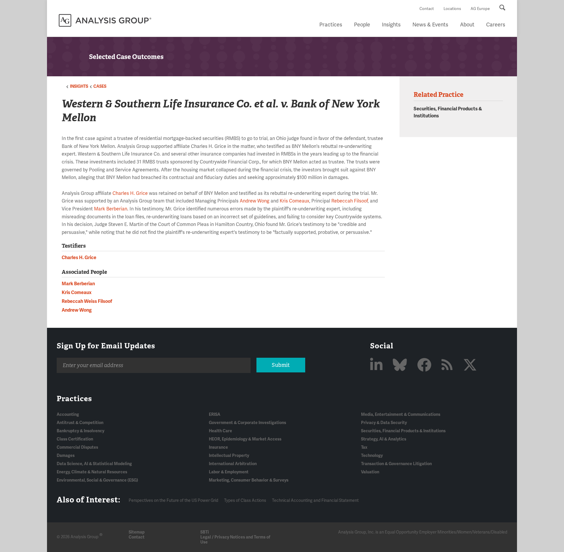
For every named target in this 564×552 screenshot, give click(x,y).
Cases (99, 86)
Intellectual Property (229, 455)
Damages (66, 455)
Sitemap (137, 532)
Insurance (218, 447)
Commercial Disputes (77, 447)
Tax (364, 447)
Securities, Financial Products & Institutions (403, 430)
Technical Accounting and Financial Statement (315, 500)
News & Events (430, 24)
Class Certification (75, 439)
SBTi (204, 532)
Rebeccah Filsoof (349, 201)
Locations (452, 8)
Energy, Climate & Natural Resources (92, 472)
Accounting (68, 414)
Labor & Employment (229, 472)
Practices (330, 24)
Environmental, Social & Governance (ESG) (97, 480)
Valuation (370, 472)
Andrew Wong (254, 201)
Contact (426, 8)
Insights (391, 24)
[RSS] (449, 365)
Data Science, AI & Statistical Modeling (94, 463)
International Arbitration (233, 463)
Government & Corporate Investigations (247, 422)
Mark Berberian (110, 209)
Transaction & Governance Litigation (396, 463)
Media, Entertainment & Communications (400, 414)
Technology (372, 455)
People (362, 24)
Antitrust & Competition (80, 422)
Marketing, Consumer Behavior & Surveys (248, 480)
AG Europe (480, 8)
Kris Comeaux (294, 201)
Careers (495, 24)
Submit (281, 365)
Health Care (220, 430)
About (467, 24)
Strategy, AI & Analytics (383, 439)
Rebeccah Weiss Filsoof (87, 301)
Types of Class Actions (245, 500)
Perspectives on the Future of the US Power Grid (173, 500)
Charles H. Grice (130, 193)
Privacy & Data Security (384, 422)
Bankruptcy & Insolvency (80, 430)
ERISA (214, 414)
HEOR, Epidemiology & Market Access (245, 439)
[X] (470, 365)
